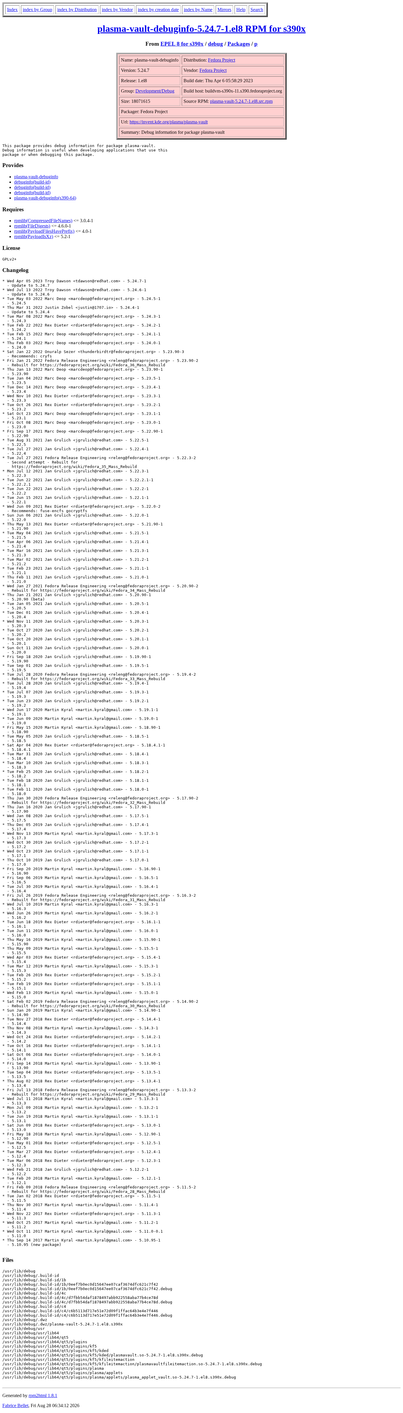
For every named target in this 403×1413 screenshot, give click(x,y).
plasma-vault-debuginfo (36, 176)
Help (240, 9)
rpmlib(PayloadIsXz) (33, 236)
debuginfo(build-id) (32, 181)
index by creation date (158, 9)
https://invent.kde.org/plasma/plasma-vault (169, 121)
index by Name (198, 9)
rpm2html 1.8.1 (43, 1395)
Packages (238, 44)
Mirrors (224, 9)
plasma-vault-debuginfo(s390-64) (45, 197)
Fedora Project (221, 59)
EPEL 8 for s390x (182, 44)
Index (12, 9)
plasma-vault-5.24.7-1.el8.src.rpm (241, 101)
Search (256, 9)
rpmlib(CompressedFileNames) (43, 220)
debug (215, 44)
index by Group (37, 9)
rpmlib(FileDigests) (32, 225)
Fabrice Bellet (15, 1405)
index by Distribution (77, 9)
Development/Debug (154, 90)
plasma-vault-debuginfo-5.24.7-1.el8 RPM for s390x (201, 28)
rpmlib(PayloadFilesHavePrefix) (44, 231)
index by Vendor (117, 9)
